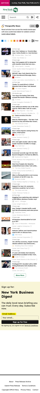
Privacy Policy (26, 390)
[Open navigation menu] (3, 17)
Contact (35, 390)
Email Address (8, 314)
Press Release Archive (23, 382)
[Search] (27, 17)
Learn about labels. (8, 34)
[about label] (13, 55)
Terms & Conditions (31, 325)
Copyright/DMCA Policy (10, 390)
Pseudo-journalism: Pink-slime (23, 115)
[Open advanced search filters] (32, 17)
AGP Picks (5, 3)
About (11, 382)
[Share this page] (37, 17)
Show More (20, 275)
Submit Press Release (12, 386)
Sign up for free (20, 322)
